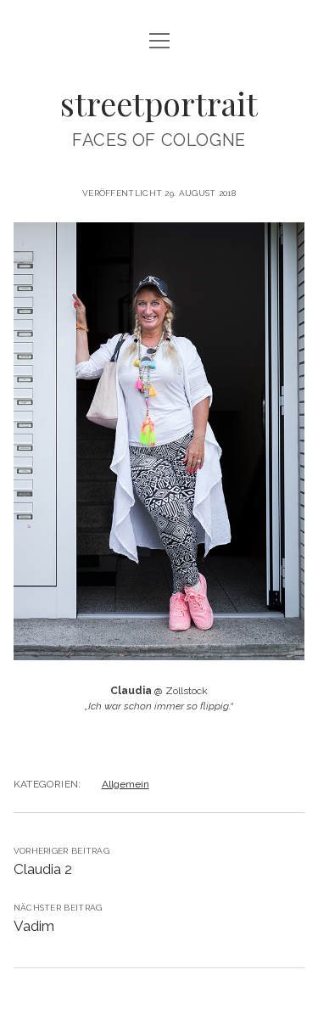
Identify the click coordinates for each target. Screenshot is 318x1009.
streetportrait (159, 103)
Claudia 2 (43, 868)
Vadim (34, 925)
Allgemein (125, 784)
